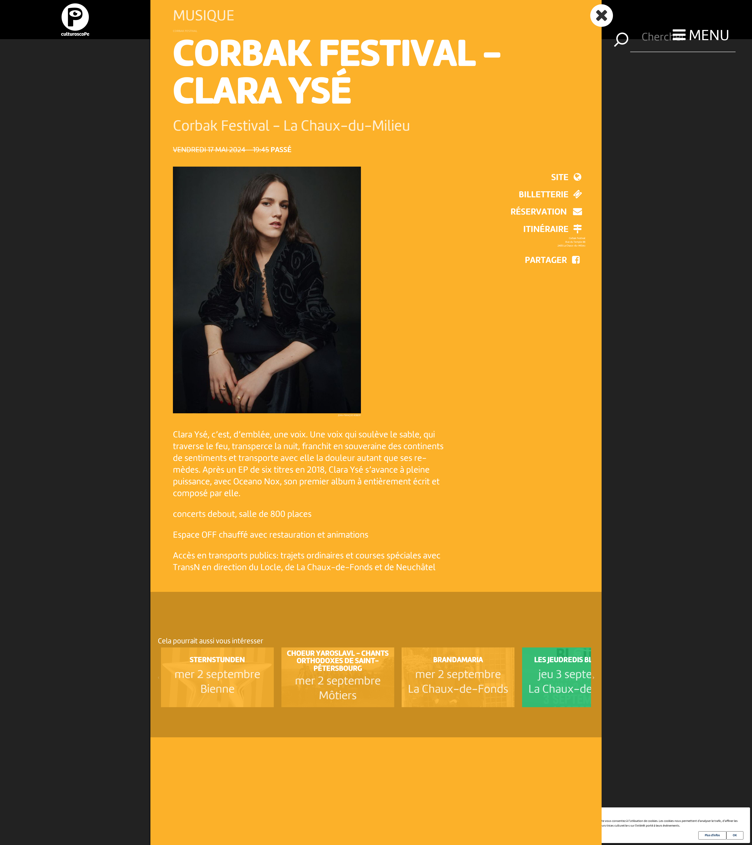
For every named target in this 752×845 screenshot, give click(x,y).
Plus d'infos (712, 835)
